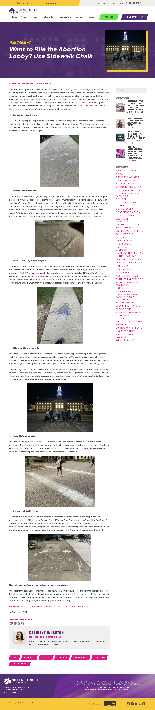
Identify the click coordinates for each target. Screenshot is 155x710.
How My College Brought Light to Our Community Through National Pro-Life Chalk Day (54, 606)
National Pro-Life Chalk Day (85, 105)
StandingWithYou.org (36, 276)
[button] (52, 3)
